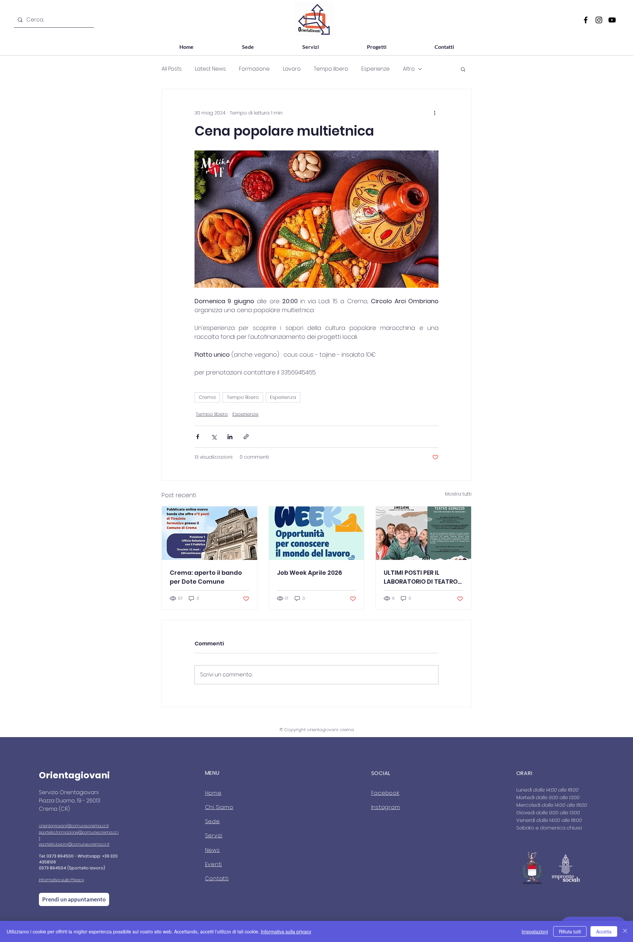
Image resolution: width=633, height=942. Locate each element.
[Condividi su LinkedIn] (230, 437)
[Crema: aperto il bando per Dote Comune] (209, 533)
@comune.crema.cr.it (88, 825)
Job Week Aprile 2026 (309, 572)
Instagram (385, 807)
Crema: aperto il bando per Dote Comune (206, 577)
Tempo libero (331, 69)
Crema (207, 397)
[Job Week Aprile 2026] (316, 533)
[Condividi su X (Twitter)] (214, 437)
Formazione (254, 69)
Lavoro (292, 69)
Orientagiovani (74, 775)
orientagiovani (53, 825)
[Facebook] (585, 20)
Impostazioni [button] (535, 931)
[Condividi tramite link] (246, 437)
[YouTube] (612, 20)
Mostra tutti (458, 494)
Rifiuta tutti (570, 931)
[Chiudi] (625, 931)
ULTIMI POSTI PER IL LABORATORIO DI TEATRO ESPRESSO (421, 577)
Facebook (385, 793)
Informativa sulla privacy (286, 931)
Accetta (604, 931)
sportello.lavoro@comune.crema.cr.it (74, 844)
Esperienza (283, 397)
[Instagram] (598, 20)
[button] (463, 69)
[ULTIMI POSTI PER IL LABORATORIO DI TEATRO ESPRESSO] (423, 533)
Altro (409, 69)
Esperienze (375, 69)
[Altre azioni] (434, 113)
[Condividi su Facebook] (198, 437)
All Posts (172, 69)
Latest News (210, 69)
